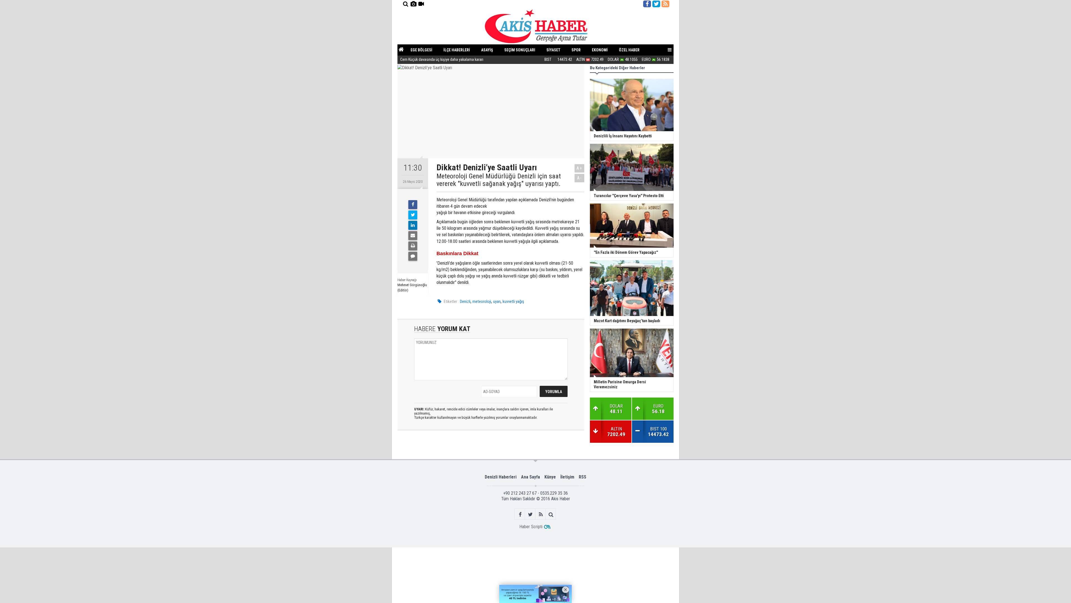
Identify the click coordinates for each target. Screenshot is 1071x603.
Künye (550, 477)
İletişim (567, 477)
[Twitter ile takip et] (656, 4)
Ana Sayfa (530, 477)
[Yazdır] (412, 245)
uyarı (497, 301)
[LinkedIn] (412, 225)
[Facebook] (412, 204)
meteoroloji (481, 301)
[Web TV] (421, 4)
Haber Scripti (530, 526)
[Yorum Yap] (412, 256)
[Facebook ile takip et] (647, 4)
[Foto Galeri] (413, 4)
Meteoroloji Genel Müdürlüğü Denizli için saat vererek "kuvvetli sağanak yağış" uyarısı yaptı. (498, 180)
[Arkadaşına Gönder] (412, 235)
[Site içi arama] (405, 4)
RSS (582, 477)
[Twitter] (412, 214)
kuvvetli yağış (513, 301)
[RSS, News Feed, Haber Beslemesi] (665, 4)
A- (579, 178)
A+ (579, 168)
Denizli (465, 301)
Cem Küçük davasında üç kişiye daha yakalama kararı (441, 59)
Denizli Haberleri (501, 477)
